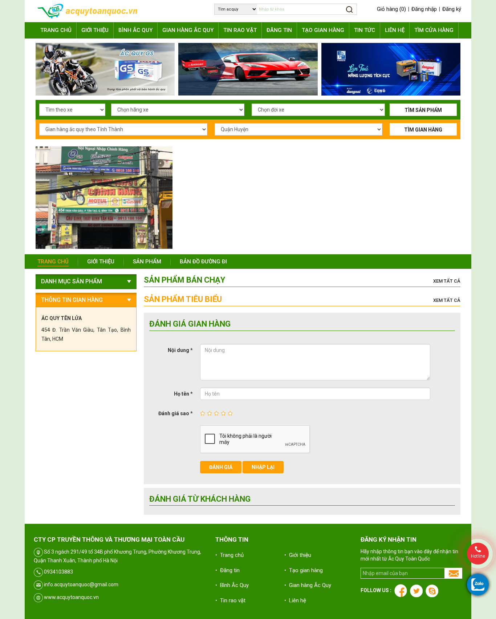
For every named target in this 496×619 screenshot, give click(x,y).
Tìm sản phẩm (423, 110)
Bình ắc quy (135, 30)
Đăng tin (279, 30)
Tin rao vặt (240, 30)
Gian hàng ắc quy (188, 30)
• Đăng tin (227, 570)
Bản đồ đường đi (203, 261)
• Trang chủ (229, 555)
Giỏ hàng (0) (391, 9)
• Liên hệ (295, 600)
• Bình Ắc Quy (232, 585)
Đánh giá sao (175, 413)
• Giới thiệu (297, 555)
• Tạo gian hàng (303, 570)
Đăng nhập (424, 9)
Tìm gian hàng (423, 130)
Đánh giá (220, 467)
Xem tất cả (446, 281)
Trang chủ (56, 30)
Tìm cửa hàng (434, 30)
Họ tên (183, 394)
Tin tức (364, 30)
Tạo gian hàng (323, 30)
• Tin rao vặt (230, 600)
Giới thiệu (95, 30)
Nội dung (180, 350)
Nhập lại (263, 467)
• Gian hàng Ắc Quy (307, 585)
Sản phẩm (147, 261)
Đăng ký (451, 9)
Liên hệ (394, 30)
